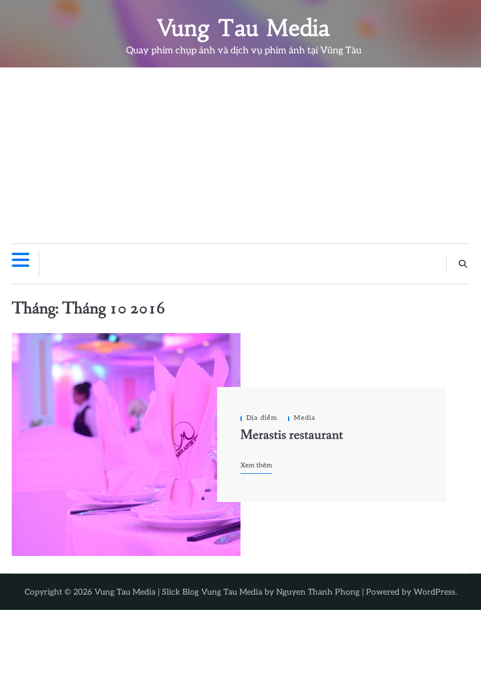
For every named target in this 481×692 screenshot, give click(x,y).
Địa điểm (261, 418)
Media (305, 418)
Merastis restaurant (291, 435)
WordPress (434, 592)
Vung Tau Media (244, 28)
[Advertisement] (240, 155)
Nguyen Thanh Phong (318, 592)
